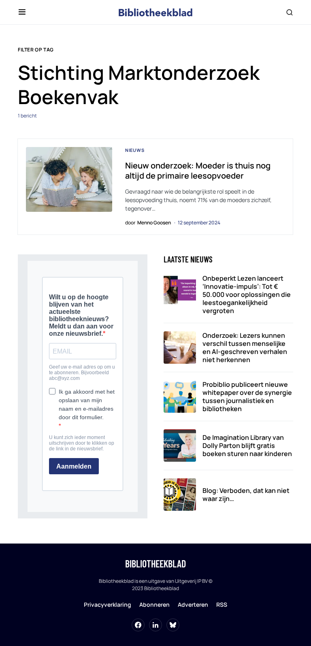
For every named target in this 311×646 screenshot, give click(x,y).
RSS (221, 604)
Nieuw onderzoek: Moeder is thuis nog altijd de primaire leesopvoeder (198, 170)
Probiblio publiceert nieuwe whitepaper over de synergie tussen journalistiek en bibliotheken (247, 396)
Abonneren (154, 604)
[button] (22, 12)
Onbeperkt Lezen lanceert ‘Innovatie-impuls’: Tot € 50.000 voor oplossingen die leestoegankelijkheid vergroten (246, 294)
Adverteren (193, 604)
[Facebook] (138, 625)
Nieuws (135, 150)
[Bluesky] (172, 625)
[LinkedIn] (155, 625)
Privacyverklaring (107, 604)
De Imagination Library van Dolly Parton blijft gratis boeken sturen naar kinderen (247, 445)
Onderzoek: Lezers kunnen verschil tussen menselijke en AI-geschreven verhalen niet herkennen (244, 347)
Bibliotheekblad (155, 563)
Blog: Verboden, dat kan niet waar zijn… (246, 494)
